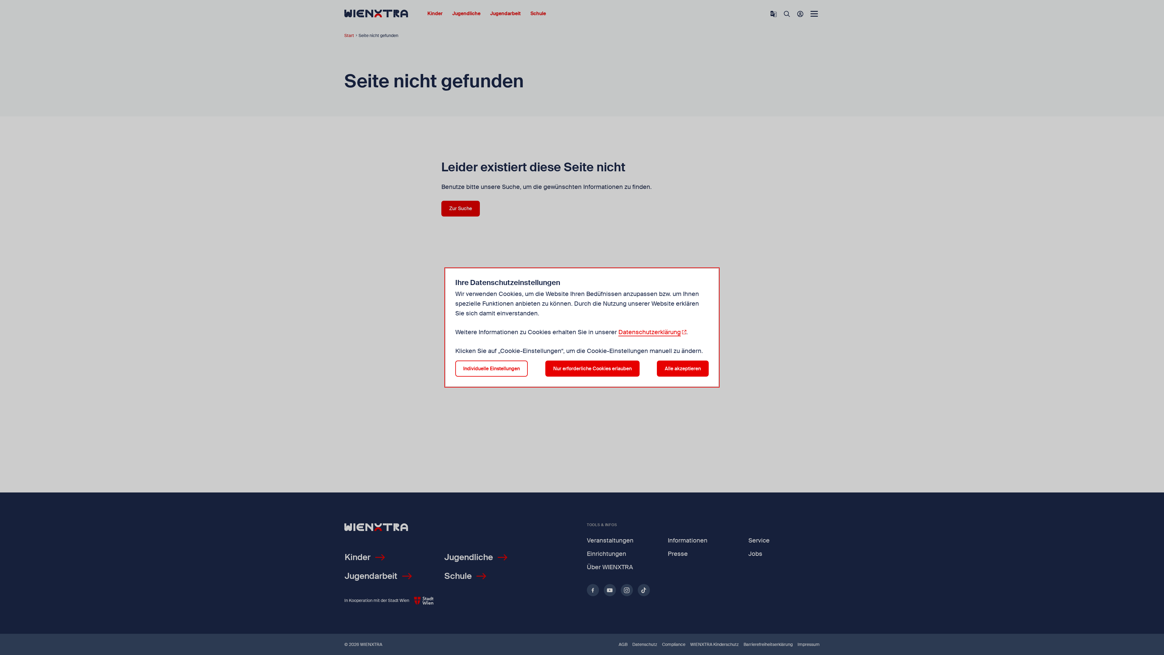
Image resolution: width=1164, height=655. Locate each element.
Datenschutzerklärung (649, 332)
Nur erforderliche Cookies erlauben (592, 368)
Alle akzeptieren (683, 368)
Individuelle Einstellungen (491, 368)
